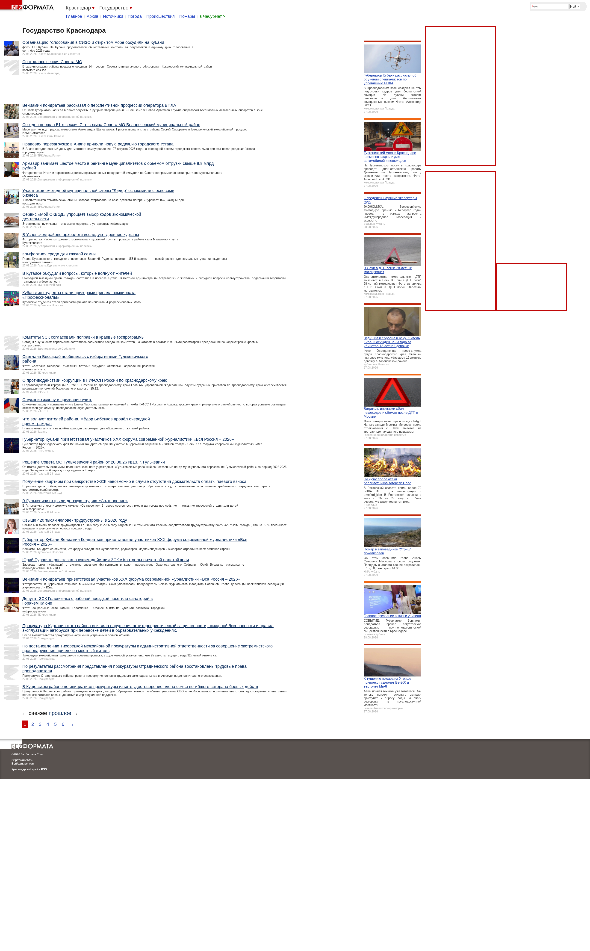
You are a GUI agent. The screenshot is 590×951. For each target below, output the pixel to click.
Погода (135, 16)
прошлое (60, 713)
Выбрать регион (23, 763)
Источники (113, 16)
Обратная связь (22, 760)
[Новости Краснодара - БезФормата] (27, 6)
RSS (44, 769)
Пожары (187, 16)
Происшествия (160, 16)
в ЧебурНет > (212, 16)
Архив (92, 16)
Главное (74, 16)
